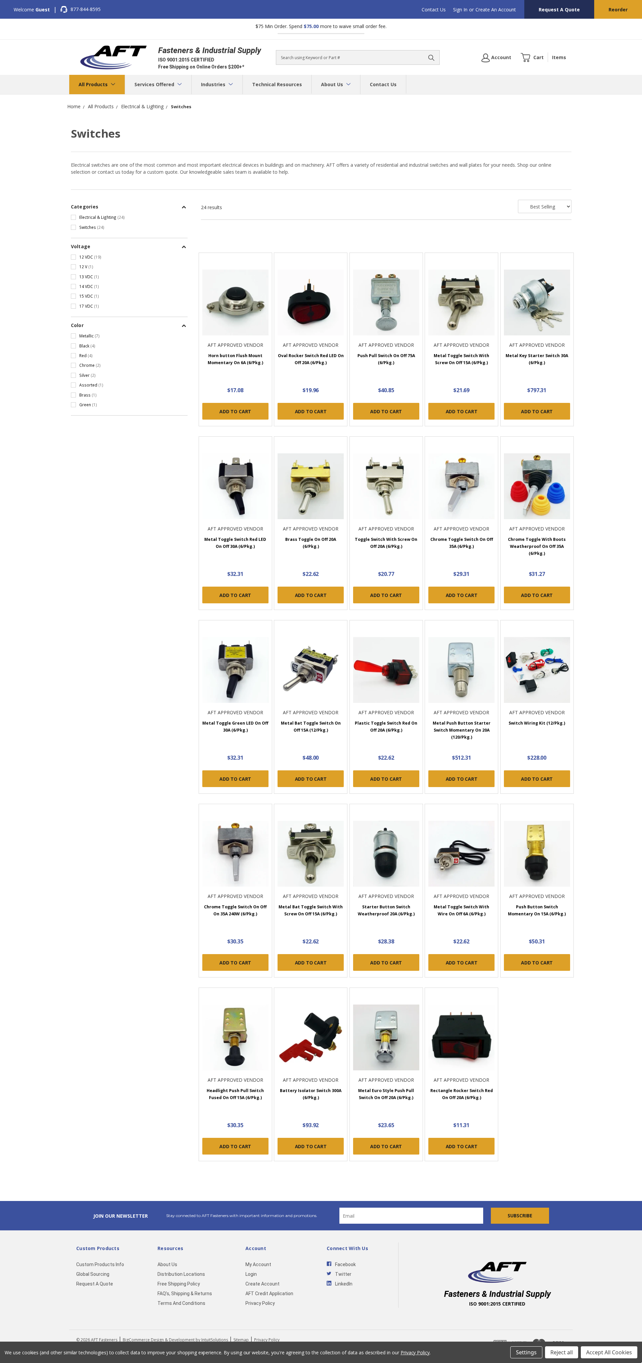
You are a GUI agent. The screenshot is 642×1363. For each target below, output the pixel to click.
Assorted (91, 385)
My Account (258, 1264)
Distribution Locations (181, 1274)
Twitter (343, 1274)
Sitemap (241, 1340)
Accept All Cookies (609, 1352)
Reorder (618, 9)
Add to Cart (235, 411)
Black (87, 345)
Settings (526, 1352)
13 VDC (89, 276)
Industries (214, 84)
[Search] (431, 57)
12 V (86, 266)
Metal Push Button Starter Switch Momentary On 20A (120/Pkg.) (462, 730)
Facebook (345, 1264)
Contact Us (434, 9)
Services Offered (155, 84)
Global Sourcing (92, 1274)
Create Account (262, 1283)
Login (251, 1274)
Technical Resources (277, 84)
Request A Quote (559, 9)
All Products (94, 84)
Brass (88, 395)
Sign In (460, 9)
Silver (87, 375)
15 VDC (89, 296)
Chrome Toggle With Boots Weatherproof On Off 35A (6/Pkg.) (537, 546)
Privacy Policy (260, 1303)
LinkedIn (343, 1283)
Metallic (89, 335)
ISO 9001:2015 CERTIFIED (186, 59)
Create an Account (495, 9)
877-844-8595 (86, 9)
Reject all (561, 1352)
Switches (91, 227)
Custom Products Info (100, 1264)
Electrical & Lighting (102, 217)
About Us (332, 84)
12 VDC (90, 257)
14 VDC (89, 286)
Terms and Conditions (181, 1303)
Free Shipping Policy (178, 1283)
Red (86, 355)
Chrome (90, 365)
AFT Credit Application (269, 1293)
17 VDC (89, 306)
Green (88, 404)
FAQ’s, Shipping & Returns (184, 1293)
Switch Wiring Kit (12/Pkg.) (537, 723)
